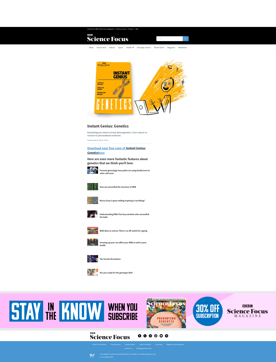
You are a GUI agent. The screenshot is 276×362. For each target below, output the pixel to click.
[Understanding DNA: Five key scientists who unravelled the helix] (92, 217)
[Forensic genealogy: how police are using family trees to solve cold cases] (92, 174)
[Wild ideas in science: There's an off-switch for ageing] (92, 231)
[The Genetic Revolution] (92, 261)
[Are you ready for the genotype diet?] (92, 274)
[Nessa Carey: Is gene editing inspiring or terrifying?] (92, 202)
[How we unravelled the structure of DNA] (92, 189)
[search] (186, 38)
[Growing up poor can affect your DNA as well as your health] (92, 246)
